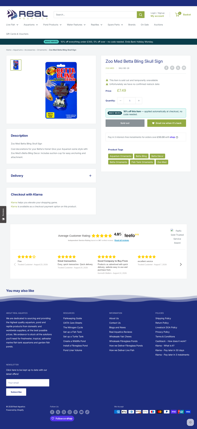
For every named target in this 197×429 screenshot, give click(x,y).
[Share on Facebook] (166, 67)
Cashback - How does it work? (170, 341)
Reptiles (95, 24)
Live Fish (10, 24)
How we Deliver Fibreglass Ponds (126, 345)
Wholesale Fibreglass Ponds (123, 341)
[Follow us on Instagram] (70, 412)
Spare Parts (114, 24)
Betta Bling (141, 156)
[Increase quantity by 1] (139, 100)
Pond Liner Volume (72, 350)
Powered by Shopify (15, 410)
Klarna (14, 202)
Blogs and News (117, 327)
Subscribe (16, 392)
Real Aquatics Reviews (120, 332)
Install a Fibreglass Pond (75, 345)
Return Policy (162, 322)
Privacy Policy (162, 332)
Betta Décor (157, 156)
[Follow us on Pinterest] (75, 412)
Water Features (74, 24)
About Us (114, 318)
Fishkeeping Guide (72, 318)
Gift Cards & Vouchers (17, 34)
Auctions (158, 24)
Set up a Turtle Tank (73, 336)
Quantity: (110, 100)
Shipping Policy (163, 318)
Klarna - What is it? (164, 345)
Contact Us (115, 322)
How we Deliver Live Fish (121, 350)
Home (8, 50)
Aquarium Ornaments (120, 156)
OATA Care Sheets (72, 322)
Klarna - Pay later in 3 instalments (172, 354)
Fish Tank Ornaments (142, 162)
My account (157, 15)
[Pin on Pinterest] (172, 67)
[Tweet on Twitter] (178, 67)
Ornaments (42, 50)
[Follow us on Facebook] (52, 412)
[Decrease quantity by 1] (120, 100)
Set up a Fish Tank (72, 332)
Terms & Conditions (165, 336)
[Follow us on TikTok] (87, 412)
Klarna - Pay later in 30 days (169, 350)
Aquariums (29, 24)
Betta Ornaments (118, 162)
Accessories (29, 50)
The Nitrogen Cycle (73, 327)
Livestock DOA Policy (166, 327)
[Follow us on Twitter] (58, 412)
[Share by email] (184, 67)
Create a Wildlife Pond (74, 341)
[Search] (141, 14)
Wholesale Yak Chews (120, 336)
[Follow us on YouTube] (81, 412)
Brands (131, 24)
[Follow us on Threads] (64, 412)
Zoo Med (110, 68)
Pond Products (50, 24)
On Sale (145, 24)
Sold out (125, 123)
